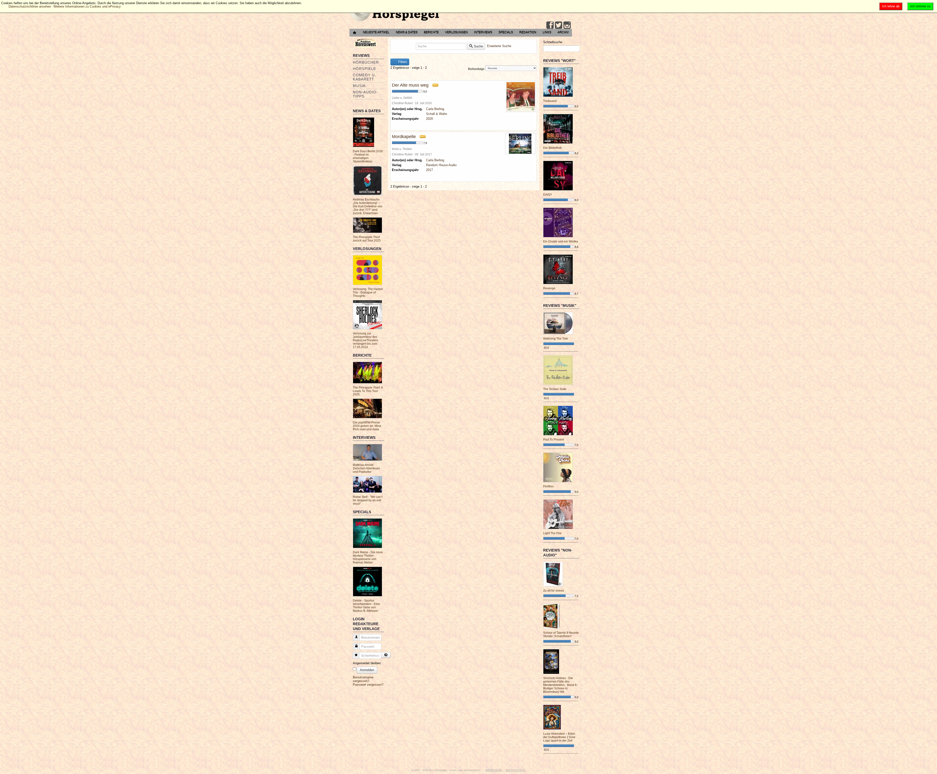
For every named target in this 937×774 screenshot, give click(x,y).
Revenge (549, 288)
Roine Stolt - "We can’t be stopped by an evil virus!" (367, 500)
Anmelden (367, 670)
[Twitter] (558, 25)
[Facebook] (550, 25)
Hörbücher (366, 62)
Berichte (431, 32)
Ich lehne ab (890, 6)
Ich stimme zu (920, 6)
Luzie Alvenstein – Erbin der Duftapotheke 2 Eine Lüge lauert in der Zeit (559, 737)
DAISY (547, 194)
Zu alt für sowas (553, 590)
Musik (359, 86)
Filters (402, 62)
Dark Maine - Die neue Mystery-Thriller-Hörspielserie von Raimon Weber (368, 557)
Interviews (483, 32)
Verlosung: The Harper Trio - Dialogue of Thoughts (368, 292)
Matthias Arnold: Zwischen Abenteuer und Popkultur (366, 468)
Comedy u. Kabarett (364, 77)
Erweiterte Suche (499, 46)
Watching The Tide (555, 338)
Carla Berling (435, 109)
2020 (429, 119)
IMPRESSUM (494, 770)
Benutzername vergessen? (363, 679)
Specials (506, 32)
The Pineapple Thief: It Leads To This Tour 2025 (368, 391)
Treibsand (550, 101)
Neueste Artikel (376, 32)
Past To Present (553, 439)
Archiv (563, 32)
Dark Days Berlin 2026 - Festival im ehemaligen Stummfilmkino (368, 156)
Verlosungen (456, 32)
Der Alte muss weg (410, 85)
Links (547, 32)
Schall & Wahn (436, 114)
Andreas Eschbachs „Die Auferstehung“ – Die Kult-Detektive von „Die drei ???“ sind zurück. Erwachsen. (367, 206)
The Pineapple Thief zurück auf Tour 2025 (367, 238)
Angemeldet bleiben (367, 663)
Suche (478, 46)
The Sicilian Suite (554, 389)
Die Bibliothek (552, 148)
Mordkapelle (404, 136)
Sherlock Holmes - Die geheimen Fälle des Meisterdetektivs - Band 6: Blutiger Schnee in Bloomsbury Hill (560, 685)
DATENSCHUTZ (516, 770)
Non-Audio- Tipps (365, 94)
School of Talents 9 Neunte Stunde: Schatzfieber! (561, 634)
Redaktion (527, 32)
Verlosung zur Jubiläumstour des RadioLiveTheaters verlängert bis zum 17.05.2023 (365, 340)
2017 (429, 170)
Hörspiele (364, 69)
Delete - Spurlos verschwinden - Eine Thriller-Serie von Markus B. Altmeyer (366, 606)
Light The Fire (552, 533)
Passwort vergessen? (368, 684)
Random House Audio (441, 165)
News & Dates (407, 32)
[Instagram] (567, 25)
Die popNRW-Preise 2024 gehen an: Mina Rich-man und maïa (367, 426)
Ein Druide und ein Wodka (560, 241)
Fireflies (548, 486)
